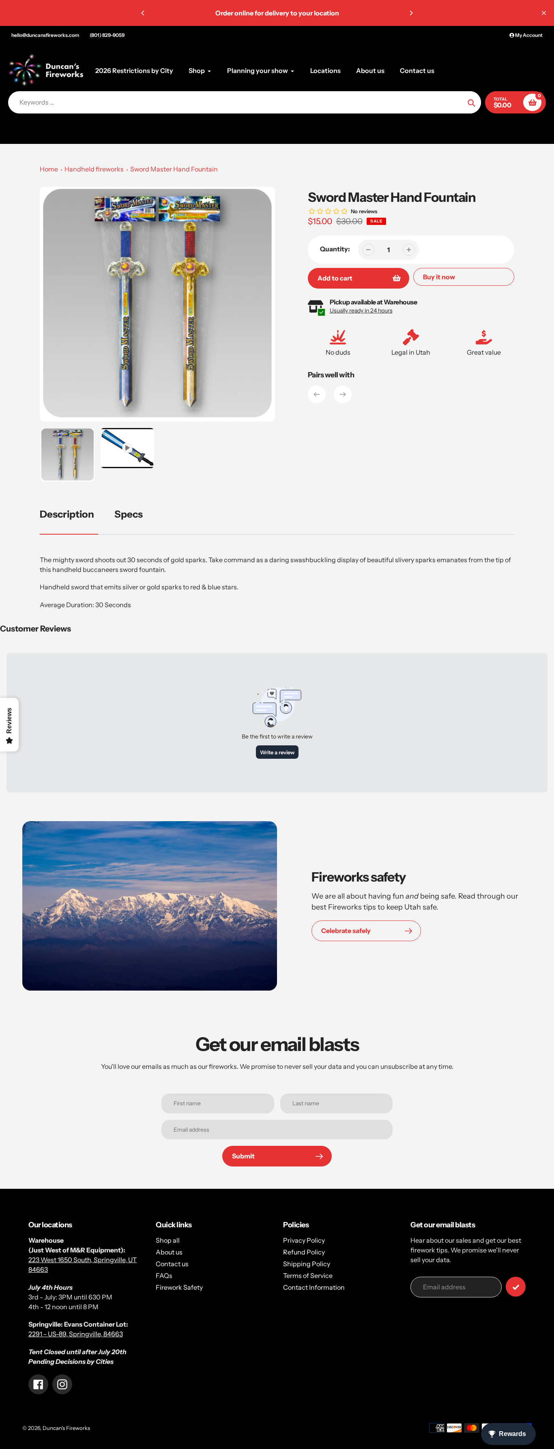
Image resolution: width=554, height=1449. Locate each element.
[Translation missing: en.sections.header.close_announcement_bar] (544, 13)
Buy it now (439, 277)
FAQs (164, 1275)
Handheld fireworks (94, 169)
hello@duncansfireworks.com (45, 35)
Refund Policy (304, 1252)
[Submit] (516, 1287)
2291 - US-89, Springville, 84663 (75, 1334)
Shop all (168, 1240)
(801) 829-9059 (107, 35)
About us (169, 1252)
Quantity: (335, 249)
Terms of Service (308, 1275)
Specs (128, 514)
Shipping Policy (306, 1264)
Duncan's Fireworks (66, 1428)
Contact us (172, 1264)
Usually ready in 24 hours (361, 310)
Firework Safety (179, 1287)
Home (49, 169)
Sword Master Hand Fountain (174, 169)
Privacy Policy (304, 1240)
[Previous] (143, 13)
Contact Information (314, 1287)
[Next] (411, 13)
